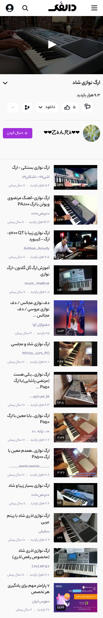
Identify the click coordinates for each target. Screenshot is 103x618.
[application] (51, 45)
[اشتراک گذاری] (27, 107)
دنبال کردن (15, 133)
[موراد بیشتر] (13, 107)
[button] (51, 44)
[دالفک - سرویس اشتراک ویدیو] (67, 8)
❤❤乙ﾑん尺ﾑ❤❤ (62, 133)
